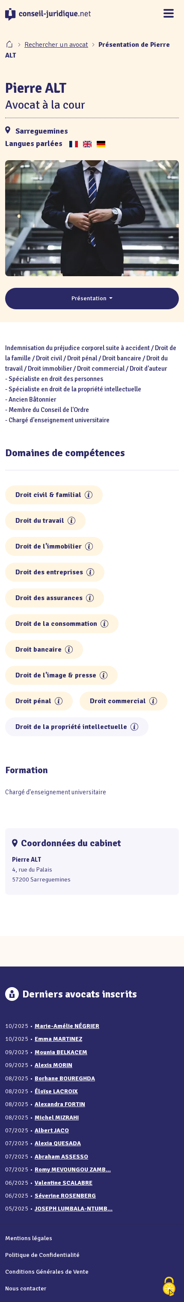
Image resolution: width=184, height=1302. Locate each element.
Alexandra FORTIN (60, 1104)
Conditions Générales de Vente (47, 1271)
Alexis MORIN (53, 1065)
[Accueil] (10, 44)
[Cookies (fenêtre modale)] (169, 1287)
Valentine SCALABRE (63, 1182)
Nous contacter (25, 1288)
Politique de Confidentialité (42, 1255)
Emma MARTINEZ (58, 1039)
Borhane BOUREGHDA (65, 1078)
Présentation (89, 298)
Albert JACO (52, 1130)
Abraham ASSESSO (61, 1156)
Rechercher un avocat (56, 44)
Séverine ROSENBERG (65, 1195)
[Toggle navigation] (168, 13)
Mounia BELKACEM (61, 1052)
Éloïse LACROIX (56, 1091)
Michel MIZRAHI (57, 1117)
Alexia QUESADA (58, 1143)
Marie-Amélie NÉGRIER (67, 1026)
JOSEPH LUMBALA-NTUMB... (74, 1208)
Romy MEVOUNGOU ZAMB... (73, 1169)
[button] (88, 495)
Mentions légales (28, 1238)
